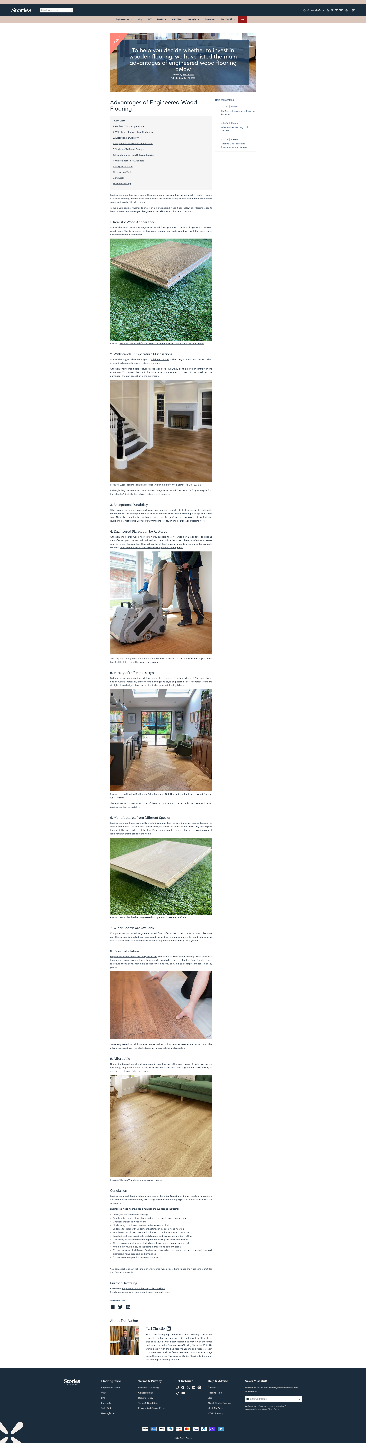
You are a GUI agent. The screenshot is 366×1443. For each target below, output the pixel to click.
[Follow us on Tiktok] (177, 1393)
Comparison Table (122, 172)
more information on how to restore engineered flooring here (151, 547)
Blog (210, 1397)
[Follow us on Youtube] (183, 1393)
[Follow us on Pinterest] (199, 1388)
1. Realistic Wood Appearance (128, 126)
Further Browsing (122, 183)
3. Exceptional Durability (126, 137)
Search (70, 10)
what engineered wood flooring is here (149, 1292)
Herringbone (193, 19)
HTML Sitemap (215, 1413)
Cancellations (145, 1392)
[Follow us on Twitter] (188, 1388)
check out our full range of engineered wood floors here (149, 1268)
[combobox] (54, 10)
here (202, 520)
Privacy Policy (273, 1409)
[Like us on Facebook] (183, 1388)
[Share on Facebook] (112, 1308)
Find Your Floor (228, 19)
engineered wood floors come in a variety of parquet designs (159, 678)
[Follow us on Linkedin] (194, 1388)
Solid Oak (106, 1408)
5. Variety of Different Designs (128, 149)
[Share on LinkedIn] (128, 1308)
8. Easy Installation (123, 166)
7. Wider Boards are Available (128, 160)
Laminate (161, 19)
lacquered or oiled (159, 517)
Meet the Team (216, 1408)
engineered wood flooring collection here (143, 1288)
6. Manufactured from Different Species (133, 154)
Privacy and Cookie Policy (151, 1408)
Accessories (210, 19)
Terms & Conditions (148, 1403)
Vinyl (140, 19)
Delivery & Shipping (148, 1387)
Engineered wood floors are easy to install (133, 956)
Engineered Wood (124, 19)
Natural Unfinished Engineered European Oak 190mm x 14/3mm (153, 917)
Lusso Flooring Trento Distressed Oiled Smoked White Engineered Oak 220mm (160, 484)
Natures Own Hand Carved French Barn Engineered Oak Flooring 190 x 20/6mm (162, 343)
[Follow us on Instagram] (177, 1388)
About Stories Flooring (219, 1403)
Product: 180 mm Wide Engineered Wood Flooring (136, 1179)
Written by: (183, 74)
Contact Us (213, 1387)
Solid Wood (177, 19)
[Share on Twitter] (120, 1308)
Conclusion (118, 177)
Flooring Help (215, 1392)
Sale (242, 19)
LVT (150, 19)
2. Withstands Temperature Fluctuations (134, 132)
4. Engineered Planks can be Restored (133, 143)
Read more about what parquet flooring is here (159, 685)
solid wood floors (160, 359)
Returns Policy (145, 1397)
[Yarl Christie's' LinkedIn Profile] (167, 1328)
